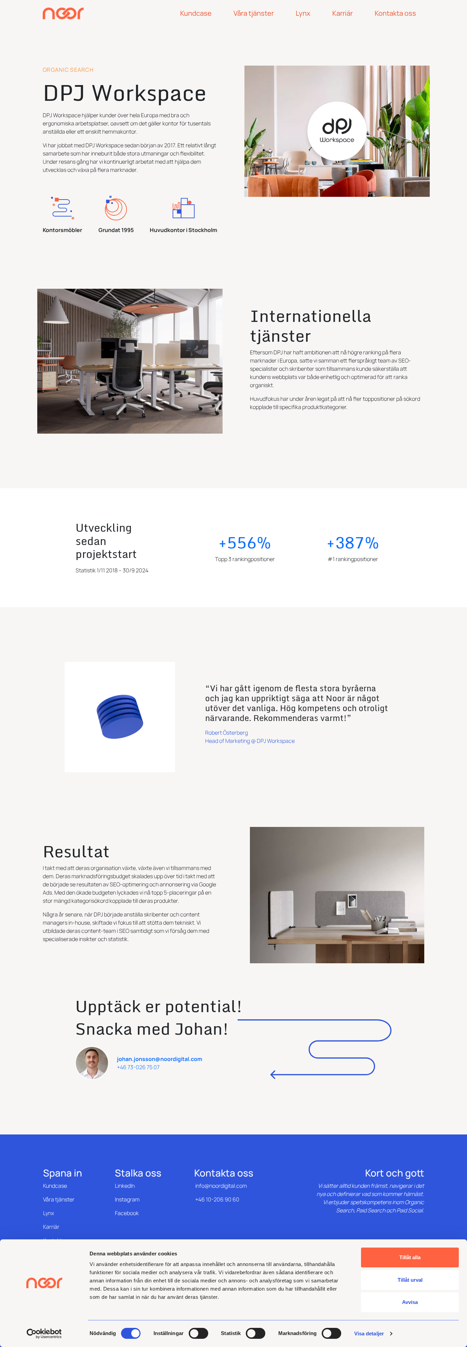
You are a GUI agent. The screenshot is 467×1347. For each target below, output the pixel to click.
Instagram (127, 1199)
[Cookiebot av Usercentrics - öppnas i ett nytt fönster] (44, 1334)
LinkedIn (125, 1185)
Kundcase (55, 1185)
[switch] (198, 1333)
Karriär (51, 1226)
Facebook (127, 1213)
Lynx (48, 1213)
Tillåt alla (410, 1257)
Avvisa (410, 1302)
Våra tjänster (59, 1199)
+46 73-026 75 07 (138, 1067)
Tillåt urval (410, 1280)
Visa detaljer (369, 1333)
